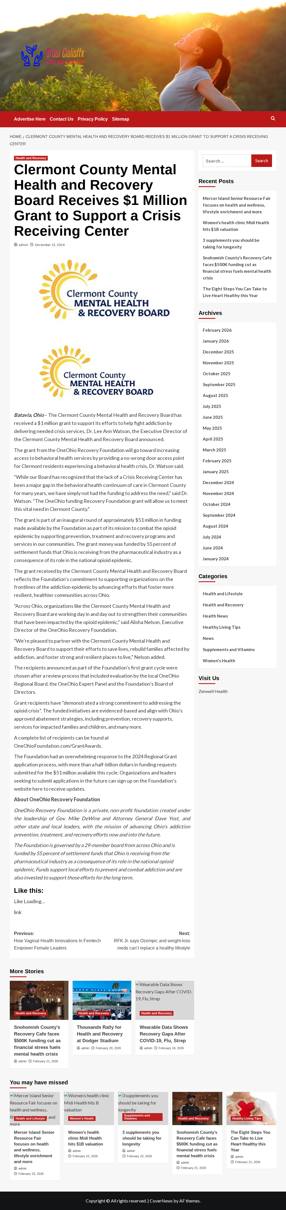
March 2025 (214, 449)
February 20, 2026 (108, 1048)
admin (23, 245)
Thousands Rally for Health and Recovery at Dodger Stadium (100, 1034)
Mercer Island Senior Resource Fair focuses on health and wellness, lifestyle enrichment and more (237, 205)
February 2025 (217, 460)
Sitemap (120, 119)
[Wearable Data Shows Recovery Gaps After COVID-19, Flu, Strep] (164, 1000)
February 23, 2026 (31, 1173)
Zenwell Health (213, 691)
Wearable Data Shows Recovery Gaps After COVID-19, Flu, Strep (164, 1034)
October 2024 (216, 504)
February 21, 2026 (45, 1061)
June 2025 (213, 417)
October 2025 (216, 373)
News (208, 638)
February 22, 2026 (85, 1156)
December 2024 (218, 482)
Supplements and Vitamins (229, 649)
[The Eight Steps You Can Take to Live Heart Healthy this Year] (252, 1108)
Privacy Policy (93, 119)
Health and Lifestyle (223, 593)
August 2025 (215, 395)
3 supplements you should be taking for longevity (231, 243)
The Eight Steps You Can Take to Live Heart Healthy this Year (235, 292)
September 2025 (219, 384)
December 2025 (218, 351)
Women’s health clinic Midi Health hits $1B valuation (236, 226)
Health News (215, 615)
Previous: (57, 940)
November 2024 (218, 493)
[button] (273, 118)
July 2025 (212, 406)
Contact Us (61, 119)
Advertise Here (30, 119)
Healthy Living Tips (221, 627)
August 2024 (215, 526)
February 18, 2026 (171, 1048)
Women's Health (219, 660)
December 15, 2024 (50, 245)
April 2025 (213, 438)
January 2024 (216, 558)
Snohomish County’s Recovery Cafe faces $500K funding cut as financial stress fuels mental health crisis (37, 1040)
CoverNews (161, 1200)
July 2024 (212, 536)
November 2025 (218, 362)
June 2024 (213, 547)
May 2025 (212, 428)
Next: (152, 940)
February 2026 (217, 330)
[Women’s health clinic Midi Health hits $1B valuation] (89, 1108)
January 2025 (216, 471)
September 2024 (219, 515)
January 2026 (216, 340)
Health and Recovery (31, 158)
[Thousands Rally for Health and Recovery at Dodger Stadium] (102, 1000)
